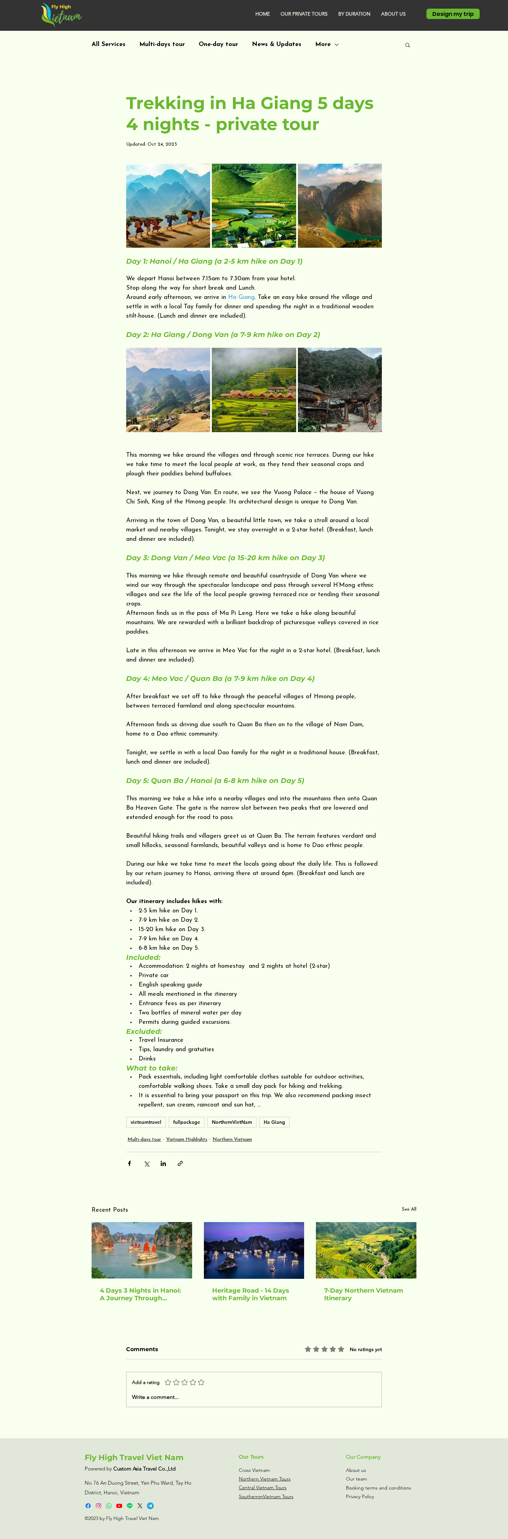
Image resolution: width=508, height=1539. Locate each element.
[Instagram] (98, 1505)
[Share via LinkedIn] (163, 1163)
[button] (304, 14)
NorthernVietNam (232, 1122)
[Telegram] (150, 1505)
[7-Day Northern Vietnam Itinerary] (366, 1250)
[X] (140, 1505)
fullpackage (186, 1122)
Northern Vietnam (232, 1139)
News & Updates (276, 45)
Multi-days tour (162, 45)
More (323, 45)
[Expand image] (168, 206)
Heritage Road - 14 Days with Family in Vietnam (250, 1294)
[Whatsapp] (108, 1505)
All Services (108, 45)
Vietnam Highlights (186, 1139)
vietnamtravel (146, 1122)
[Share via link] (180, 1163)
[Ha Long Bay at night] (254, 1250)
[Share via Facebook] (129, 1163)
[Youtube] (119, 1505)
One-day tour (218, 45)
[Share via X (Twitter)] (146, 1163)
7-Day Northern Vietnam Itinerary (363, 1294)
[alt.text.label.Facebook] (88, 1505)
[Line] (129, 1505)
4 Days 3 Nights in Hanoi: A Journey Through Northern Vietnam (140, 1294)
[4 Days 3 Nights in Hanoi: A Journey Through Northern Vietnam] (142, 1250)
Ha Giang (274, 1122)
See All (409, 1209)
